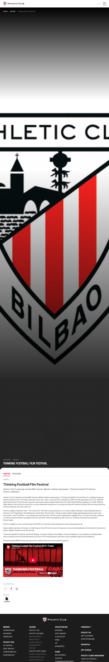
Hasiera (5, 11)
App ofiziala (86, 650)
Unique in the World (88, 659)
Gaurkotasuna (8, 630)
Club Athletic (60, 637)
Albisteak (12, 11)
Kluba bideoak (8, 655)
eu (98, 3)
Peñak (57, 640)
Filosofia (58, 658)
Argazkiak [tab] (16, 473)
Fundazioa (85, 627)
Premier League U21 (35, 642)
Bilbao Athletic (34, 639)
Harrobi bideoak (9, 652)
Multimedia (7, 633)
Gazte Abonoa (60, 633)
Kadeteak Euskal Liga (36, 660)
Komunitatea (59, 646)
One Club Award (87, 636)
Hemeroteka (7, 637)
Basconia (32, 648)
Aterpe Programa (88, 639)
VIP (56, 643)
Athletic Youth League (37, 651)
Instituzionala (60, 655)
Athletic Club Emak (36, 633)
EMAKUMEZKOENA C (35, 645)
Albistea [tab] (6, 473)
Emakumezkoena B (35, 636)
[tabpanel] (54, 540)
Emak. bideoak (8, 648)
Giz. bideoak (7, 645)
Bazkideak (58, 630)
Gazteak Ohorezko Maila (37, 654)
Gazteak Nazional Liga (36, 657)
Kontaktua (85, 644)
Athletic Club (34, 630)
